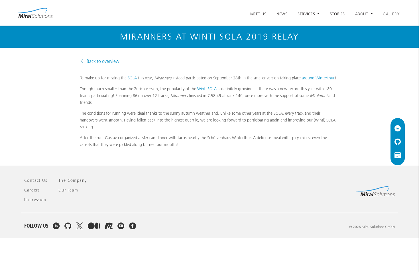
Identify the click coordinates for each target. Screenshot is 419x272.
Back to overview (103, 61)
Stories (337, 14)
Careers (32, 190)
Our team (68, 190)
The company (72, 180)
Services (307, 14)
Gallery (391, 14)
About (362, 14)
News (281, 14)
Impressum (35, 199)
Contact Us (35, 180)
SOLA (132, 78)
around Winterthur (318, 78)
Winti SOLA (207, 88)
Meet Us (258, 14)
